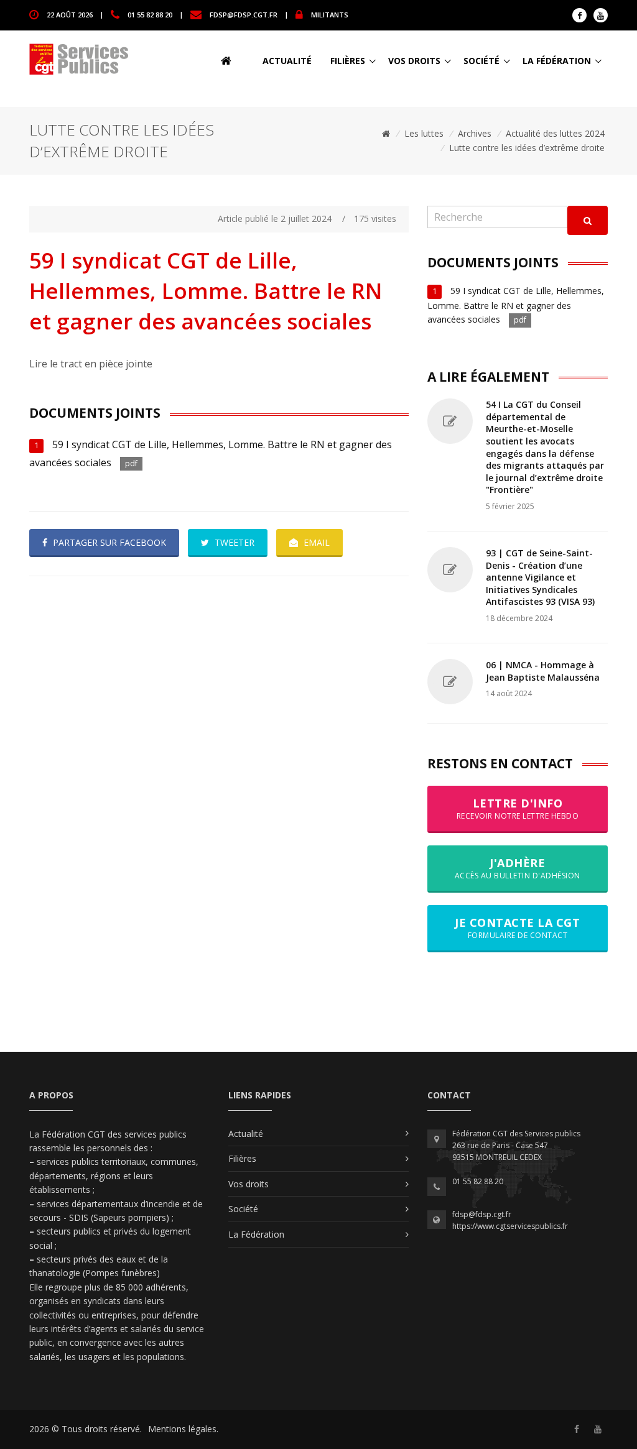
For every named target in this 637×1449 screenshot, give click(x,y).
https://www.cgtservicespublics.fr (510, 1226)
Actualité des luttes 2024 (555, 133)
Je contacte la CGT (517, 928)
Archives (474, 133)
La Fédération (557, 61)
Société (481, 61)
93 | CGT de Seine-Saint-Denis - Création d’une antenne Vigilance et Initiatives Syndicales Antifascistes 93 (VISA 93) (540, 577)
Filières (347, 61)
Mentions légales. (183, 1429)
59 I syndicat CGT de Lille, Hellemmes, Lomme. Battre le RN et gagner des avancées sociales (515, 305)
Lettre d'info (518, 808)
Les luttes (424, 133)
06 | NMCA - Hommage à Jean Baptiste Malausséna (543, 671)
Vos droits (414, 61)
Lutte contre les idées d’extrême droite (527, 148)
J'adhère (517, 868)
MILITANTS (329, 14)
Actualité (287, 61)
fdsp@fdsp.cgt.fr (243, 14)
